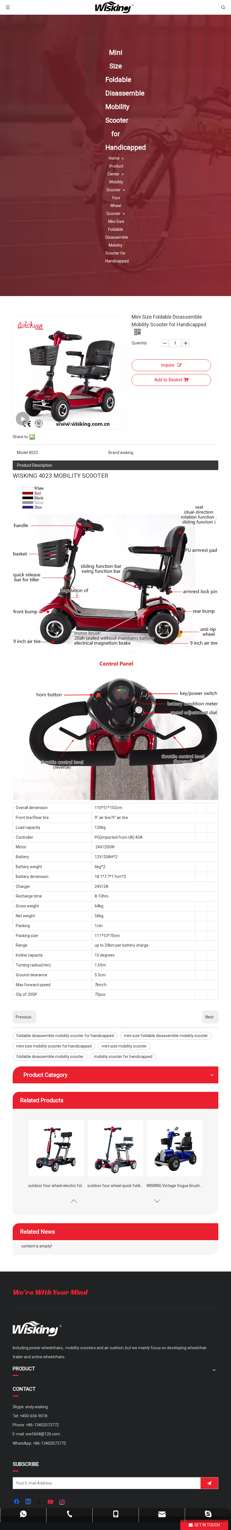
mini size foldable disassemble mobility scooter (166, 1035)
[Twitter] (39, 1502)
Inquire (167, 365)
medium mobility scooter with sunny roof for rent (174, 1185)
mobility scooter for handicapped (123, 1056)
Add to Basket (168, 379)
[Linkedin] (28, 1502)
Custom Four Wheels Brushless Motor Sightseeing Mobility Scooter (115, 1185)
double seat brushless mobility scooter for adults (56, 1185)
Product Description (34, 465)
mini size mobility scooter (124, 1046)
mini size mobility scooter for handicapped (54, 1046)
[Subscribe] (209, 1483)
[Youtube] (50, 1502)
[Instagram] (62, 1502)
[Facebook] (17, 1502)
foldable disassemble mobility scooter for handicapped (65, 1035)
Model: (23, 452)
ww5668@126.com (43, 1434)
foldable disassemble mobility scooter (50, 1056)
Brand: (114, 452)
